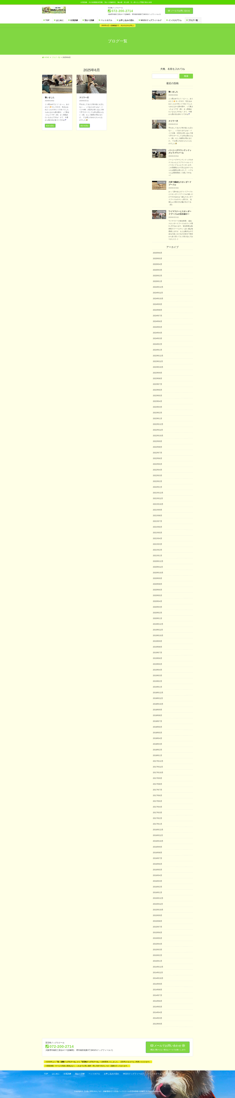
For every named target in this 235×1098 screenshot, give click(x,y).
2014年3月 (157, 1018)
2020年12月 (158, 561)
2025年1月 (157, 281)
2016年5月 (157, 870)
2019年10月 (158, 635)
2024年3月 (157, 338)
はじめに (56, 1074)
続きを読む (50, 126)
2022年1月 (157, 487)
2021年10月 (158, 504)
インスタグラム (154, 1074)
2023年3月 (157, 407)
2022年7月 (157, 453)
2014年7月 (157, 995)
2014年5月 (157, 1007)
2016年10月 (158, 841)
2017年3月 (157, 812)
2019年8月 (157, 647)
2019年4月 (157, 670)
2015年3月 (157, 949)
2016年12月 (158, 830)
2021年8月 (157, 515)
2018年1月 (157, 755)
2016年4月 (157, 875)
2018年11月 (158, 698)
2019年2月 (157, 681)
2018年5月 (157, 733)
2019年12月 (158, 624)
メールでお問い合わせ (180, 11)
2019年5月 (157, 664)
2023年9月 (157, 373)
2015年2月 (157, 955)
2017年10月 (158, 772)
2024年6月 (157, 321)
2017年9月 (157, 778)
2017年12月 (158, 761)
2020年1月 (157, 618)
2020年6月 (157, 590)
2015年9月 (157, 915)
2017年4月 (157, 807)
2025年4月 (157, 264)
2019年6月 (157, 658)
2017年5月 (157, 801)
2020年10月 (158, 573)
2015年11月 (158, 904)
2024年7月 (157, 316)
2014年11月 (158, 972)
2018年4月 (157, 738)
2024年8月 (157, 310)
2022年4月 (157, 470)
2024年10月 (158, 298)
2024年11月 (158, 293)
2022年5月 (157, 464)
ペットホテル (94, 1074)
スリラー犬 (84, 97)
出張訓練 (67, 1074)
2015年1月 (157, 961)
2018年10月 (158, 704)
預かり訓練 (80, 1074)
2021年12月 (158, 493)
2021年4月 (157, 538)
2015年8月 (157, 921)
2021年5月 (157, 532)
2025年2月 (157, 275)
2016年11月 (158, 835)
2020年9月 (157, 578)
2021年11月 (158, 498)
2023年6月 (157, 390)
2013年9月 (157, 1024)
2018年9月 (157, 710)
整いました (49, 97)
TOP (46, 1074)
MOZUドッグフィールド (133, 1074)
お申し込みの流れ (111, 1074)
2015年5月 (157, 938)
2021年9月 (157, 510)
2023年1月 (157, 418)
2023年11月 (158, 361)
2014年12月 (158, 967)
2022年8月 (157, 447)
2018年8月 (157, 715)
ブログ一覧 (170, 1074)
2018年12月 (158, 692)
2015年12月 (158, 898)
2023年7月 (157, 384)
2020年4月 (157, 601)
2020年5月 (157, 595)
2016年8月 (157, 852)
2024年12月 (158, 287)
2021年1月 (157, 555)
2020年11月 (158, 567)
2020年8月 (157, 584)
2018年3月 (157, 744)
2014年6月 (157, 1001)
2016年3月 (157, 881)
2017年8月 (157, 784)
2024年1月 (157, 350)
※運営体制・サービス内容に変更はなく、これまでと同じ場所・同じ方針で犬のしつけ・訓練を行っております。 (87, 1066)
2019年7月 (157, 652)
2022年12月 (158, 424)
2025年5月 (157, 258)
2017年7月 (157, 790)
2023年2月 (157, 413)
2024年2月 (157, 344)
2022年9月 (157, 441)
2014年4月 (157, 1012)
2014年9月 (157, 984)
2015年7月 (157, 927)
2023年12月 (158, 356)
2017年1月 (157, 824)
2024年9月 (157, 304)
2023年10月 (158, 367)
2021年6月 (157, 527)
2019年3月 (157, 675)
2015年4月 (157, 944)
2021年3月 (157, 544)
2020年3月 (157, 607)
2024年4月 (157, 333)
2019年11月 (158, 630)
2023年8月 (157, 378)
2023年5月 (157, 395)
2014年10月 (158, 978)
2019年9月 (157, 641)
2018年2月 (157, 750)
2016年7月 (157, 858)
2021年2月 (157, 550)
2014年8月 (157, 989)
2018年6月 (157, 727)
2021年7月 (157, 521)
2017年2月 (157, 818)
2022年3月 (157, 475)
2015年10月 (158, 910)
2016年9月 (157, 847)
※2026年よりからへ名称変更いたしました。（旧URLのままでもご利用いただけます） (98, 1062)
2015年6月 (157, 932)
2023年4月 (157, 401)
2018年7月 (157, 721)
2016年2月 (157, 887)
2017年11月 (158, 767)
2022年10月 (158, 435)
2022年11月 (158, 430)
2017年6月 (157, 795)
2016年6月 (157, 864)
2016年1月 (157, 892)
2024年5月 (157, 327)
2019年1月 (157, 687)
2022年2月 (157, 481)
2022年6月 (157, 458)
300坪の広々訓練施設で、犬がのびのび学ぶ (117, 25)
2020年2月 (157, 613)
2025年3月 (157, 270)
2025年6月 (157, 253)
